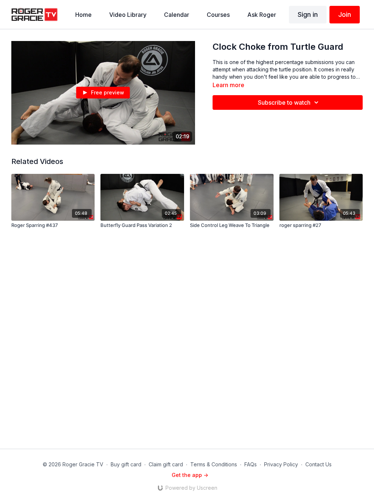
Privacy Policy (281, 464)
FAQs (250, 464)
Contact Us (318, 464)
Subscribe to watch (284, 102)
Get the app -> (190, 475)
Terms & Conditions (213, 464)
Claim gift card (166, 464)
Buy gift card (126, 464)
